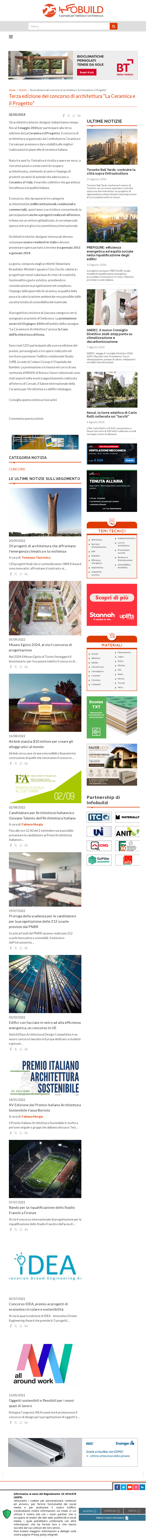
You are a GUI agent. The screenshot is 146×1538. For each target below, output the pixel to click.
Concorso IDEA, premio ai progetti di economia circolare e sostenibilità (38, 1306)
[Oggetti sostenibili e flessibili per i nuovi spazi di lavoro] (45, 1362)
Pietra (120, 661)
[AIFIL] (127, 859)
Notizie (23, 89)
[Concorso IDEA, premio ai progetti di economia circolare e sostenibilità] (45, 1265)
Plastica (121, 665)
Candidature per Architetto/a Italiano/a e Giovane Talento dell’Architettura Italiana (42, 815)
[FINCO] (127, 845)
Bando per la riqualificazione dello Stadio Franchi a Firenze (42, 1210)
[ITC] (99, 817)
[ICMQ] (99, 845)
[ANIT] (127, 831)
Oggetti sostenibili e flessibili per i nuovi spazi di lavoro (41, 1403)
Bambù (95, 662)
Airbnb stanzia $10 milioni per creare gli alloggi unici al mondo (41, 744)
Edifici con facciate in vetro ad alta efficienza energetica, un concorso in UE (45, 1025)
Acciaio (95, 654)
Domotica (96, 556)
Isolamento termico (126, 538)
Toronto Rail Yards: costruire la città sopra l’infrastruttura (111, 172)
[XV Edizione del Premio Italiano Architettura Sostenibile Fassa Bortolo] (45, 1076)
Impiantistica (97, 567)
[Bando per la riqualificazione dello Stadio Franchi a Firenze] (45, 1169)
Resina (121, 678)
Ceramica (96, 680)
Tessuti (121, 683)
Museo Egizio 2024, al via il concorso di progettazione (40, 647)
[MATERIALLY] (127, 817)
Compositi (96, 684)
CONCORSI (17, 469)
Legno (121, 656)
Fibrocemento (124, 652)
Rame (120, 674)
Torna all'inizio (133, 1485)
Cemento (96, 675)
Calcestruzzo (98, 667)
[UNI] (99, 831)
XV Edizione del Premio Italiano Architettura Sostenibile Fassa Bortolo (45, 1107)
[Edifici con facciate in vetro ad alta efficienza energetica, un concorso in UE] (45, 984)
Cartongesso (97, 671)
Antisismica (97, 539)
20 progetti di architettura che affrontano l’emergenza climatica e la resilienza (42, 548)
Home (12, 89)
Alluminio (96, 658)
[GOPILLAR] (99, 859)
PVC (120, 670)
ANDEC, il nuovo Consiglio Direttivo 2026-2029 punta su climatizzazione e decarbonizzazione (109, 336)
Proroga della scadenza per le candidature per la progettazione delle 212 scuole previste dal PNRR (42, 921)
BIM (93, 551)
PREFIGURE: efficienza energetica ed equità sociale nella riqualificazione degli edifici (110, 253)
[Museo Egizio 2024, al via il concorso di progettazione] (45, 608)
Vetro (120, 687)
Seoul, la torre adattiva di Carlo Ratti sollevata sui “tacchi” (112, 414)
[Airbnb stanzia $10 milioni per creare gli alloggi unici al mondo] (45, 703)
